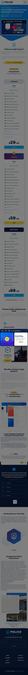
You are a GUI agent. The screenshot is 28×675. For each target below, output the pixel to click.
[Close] (26, 331)
